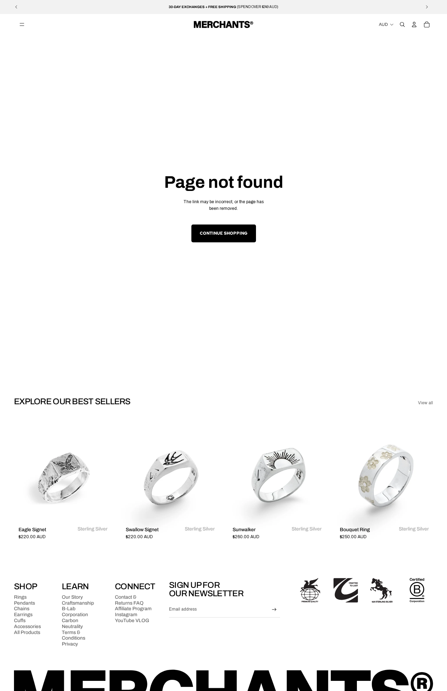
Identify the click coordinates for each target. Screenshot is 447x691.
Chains (21, 608)
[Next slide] (426, 7)
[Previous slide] (16, 7)
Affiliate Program (133, 608)
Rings (20, 597)
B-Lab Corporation (75, 611)
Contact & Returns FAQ (129, 600)
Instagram (126, 614)
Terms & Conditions (73, 635)
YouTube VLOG (132, 620)
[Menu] (22, 24)
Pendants (24, 603)
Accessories (27, 626)
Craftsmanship (78, 603)
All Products (27, 632)
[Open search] (402, 24)
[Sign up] (274, 610)
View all (425, 402)
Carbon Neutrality (72, 623)
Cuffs (19, 620)
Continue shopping (224, 233)
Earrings (23, 614)
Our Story (72, 597)
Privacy (70, 644)
